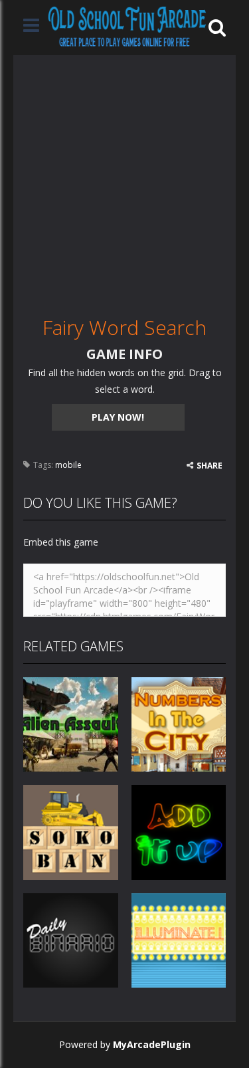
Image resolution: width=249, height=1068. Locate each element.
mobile (68, 465)
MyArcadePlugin (152, 1044)
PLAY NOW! (118, 417)
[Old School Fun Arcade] (127, 26)
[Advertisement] (124, 179)
